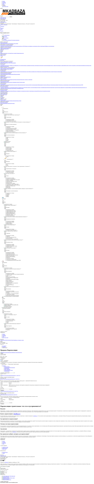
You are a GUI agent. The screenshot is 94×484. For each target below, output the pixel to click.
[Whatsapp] (2, 8)
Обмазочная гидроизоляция (42, 71)
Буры (25, 87)
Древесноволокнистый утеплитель (23, 84)
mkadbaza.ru (17, 413)
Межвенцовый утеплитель (42, 84)
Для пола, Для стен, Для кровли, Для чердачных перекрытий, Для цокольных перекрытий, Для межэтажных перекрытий (22, 362)
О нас (3, 3)
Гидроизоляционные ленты (5, 71)
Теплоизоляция (6, 371)
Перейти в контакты (3, 24)
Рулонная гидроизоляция (57, 71)
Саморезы (2, 98)
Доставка (3, 442)
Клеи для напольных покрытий (5, 103)
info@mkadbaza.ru (3, 22)
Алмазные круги (21, 87)
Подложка (13, 103)
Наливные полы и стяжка (51, 65)
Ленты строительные (41, 46)
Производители (5, 452)
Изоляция (4, 346)
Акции (4, 4)
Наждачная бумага (79, 87)
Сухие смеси (2, 64)
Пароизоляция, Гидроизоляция (13, 364)
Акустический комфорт (4, 74)
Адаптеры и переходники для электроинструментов (9, 87)
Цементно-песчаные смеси (86, 65)
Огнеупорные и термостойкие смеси (62, 65)
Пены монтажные (17, 79)
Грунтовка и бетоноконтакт (5, 65)
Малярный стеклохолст (4, 62)
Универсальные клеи (20, 53)
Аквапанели (2, 46)
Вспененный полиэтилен (13, 84)
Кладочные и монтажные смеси (36, 65)
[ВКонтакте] (1, 460)
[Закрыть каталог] (1, 105)
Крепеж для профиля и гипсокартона (31, 46)
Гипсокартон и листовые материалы (6, 45)
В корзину (2, 390)
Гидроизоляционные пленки (14, 71)
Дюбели (1, 96)
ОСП (3, 48)
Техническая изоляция (54, 84)
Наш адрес (4, 335)
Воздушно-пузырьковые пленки (13, 82)
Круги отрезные (66, 87)
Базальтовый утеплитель (4, 84)
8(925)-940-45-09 (3, 18)
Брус (1, 60)
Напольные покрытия (4, 102)
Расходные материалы (4, 86)
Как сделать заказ (5, 6)
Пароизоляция (2, 76)
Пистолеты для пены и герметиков (26, 79)
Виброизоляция (11, 74)
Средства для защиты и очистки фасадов (75, 65)
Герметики (2, 79)
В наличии (6, 360)
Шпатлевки (2, 66)
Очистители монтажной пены (9, 79)
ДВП (1, 48)
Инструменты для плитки (30, 87)
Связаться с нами (21, 340)
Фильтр (2, 353)
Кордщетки (49, 87)
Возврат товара (4, 448)
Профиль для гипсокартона (49, 46)
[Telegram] (0, 8)
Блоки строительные (3, 42)
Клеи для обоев (14, 53)
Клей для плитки (44, 65)
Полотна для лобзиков (17, 88)
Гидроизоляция (2, 70)
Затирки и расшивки (27, 65)
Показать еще (3, 438)
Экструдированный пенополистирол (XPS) (76, 84)
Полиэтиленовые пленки (4, 81)
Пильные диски (10, 88)
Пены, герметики (3, 78)
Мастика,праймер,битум (33, 71)
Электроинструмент (3, 92)
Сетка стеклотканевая (12, 62)
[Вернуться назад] (3, 110)
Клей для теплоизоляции (33, 84)
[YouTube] (3, 460)
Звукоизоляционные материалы (5, 73)
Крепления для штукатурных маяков (57, 87)
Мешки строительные (72, 87)
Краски (17, 100)
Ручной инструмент (3, 90)
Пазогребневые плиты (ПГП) (13, 43)
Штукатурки (6, 66)
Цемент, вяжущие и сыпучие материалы (7, 68)
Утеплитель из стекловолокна (63, 84)
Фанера (5, 48)
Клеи (1, 52)
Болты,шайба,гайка (3, 94)
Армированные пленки (4, 82)
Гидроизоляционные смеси (24, 71)
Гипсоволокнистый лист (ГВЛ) (10, 46)
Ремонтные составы (50, 71)
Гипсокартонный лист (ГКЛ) (20, 46)
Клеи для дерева (8, 53)
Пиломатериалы (3, 59)
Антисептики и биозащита (5, 100)
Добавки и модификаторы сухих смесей (16, 65)
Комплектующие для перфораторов (41, 87)
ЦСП (8, 48)
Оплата (3, 1)
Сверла (22, 88)
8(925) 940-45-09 (3, 17)
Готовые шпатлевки (13, 100)
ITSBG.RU (7, 462)
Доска (3, 60)
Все (2, 360)
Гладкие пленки (22, 82)
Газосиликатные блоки (4, 43)
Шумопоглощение (17, 74)
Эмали (20, 100)
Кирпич (1, 50)
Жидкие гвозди (3, 53)
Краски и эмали (3, 99)
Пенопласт (49, 84)
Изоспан (3, 358)
